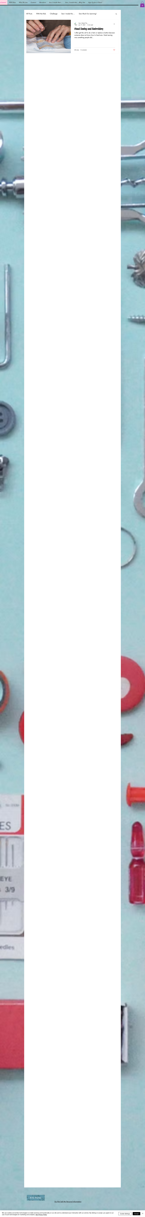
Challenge (53, 14)
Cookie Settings (125, 1214)
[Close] (142, 1213)
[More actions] (115, 24)
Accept (136, 1214)
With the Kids (41, 14)
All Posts (29, 14)
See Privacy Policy (41, 1215)
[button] (142, 4)
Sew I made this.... (68, 14)
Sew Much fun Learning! (88, 14)
